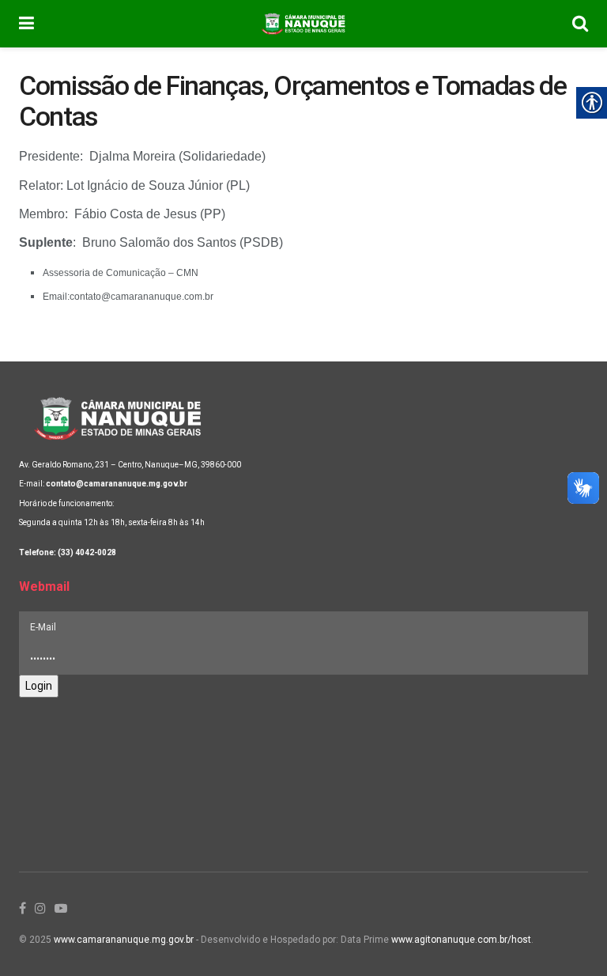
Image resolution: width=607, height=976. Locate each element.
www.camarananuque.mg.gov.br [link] (124, 939)
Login (38, 685)
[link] (26, 23)
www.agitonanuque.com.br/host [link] (461, 939)
